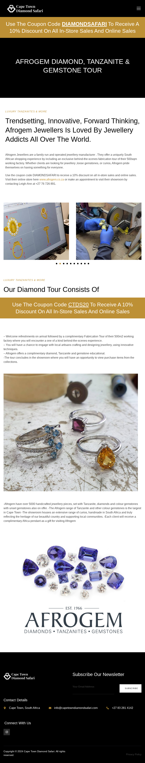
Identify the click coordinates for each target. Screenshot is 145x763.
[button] (56, 263)
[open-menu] (138, 8)
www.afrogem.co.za (51, 179)
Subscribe (131, 688)
